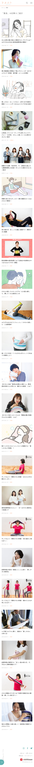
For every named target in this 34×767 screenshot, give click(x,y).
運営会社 (21, 755)
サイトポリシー (28, 755)
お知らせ (22, 753)
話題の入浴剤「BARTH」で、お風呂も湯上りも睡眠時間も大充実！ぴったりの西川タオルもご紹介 (16, 168)
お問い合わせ (29, 753)
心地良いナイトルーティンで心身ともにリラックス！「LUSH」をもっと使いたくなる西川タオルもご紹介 (16, 135)
